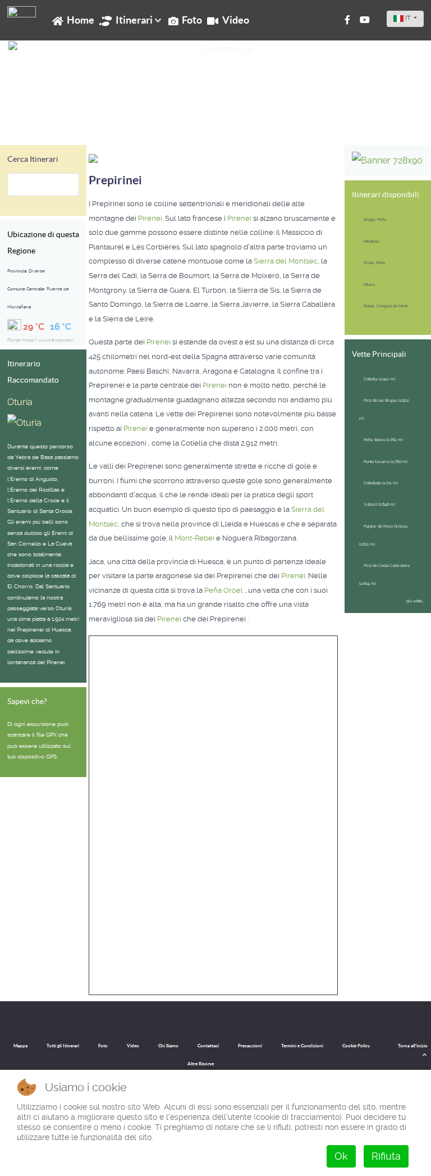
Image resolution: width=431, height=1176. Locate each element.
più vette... (415, 600)
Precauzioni (250, 1045)
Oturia (20, 402)
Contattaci (208, 1045)
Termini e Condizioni (302, 1045)
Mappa (20, 1045)
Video (133, 1045)
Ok (341, 1156)
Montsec (371, 241)
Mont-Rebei (194, 538)
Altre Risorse (200, 1063)
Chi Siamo (168, 1045)
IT (408, 18)
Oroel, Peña (374, 262)
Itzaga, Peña (375, 219)
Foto (103, 1045)
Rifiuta (386, 1156)
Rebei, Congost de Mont (385, 305)
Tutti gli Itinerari (63, 1045)
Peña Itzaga (36, 121)
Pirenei (150, 218)
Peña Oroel (224, 590)
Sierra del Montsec (286, 261)
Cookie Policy (356, 1045)
